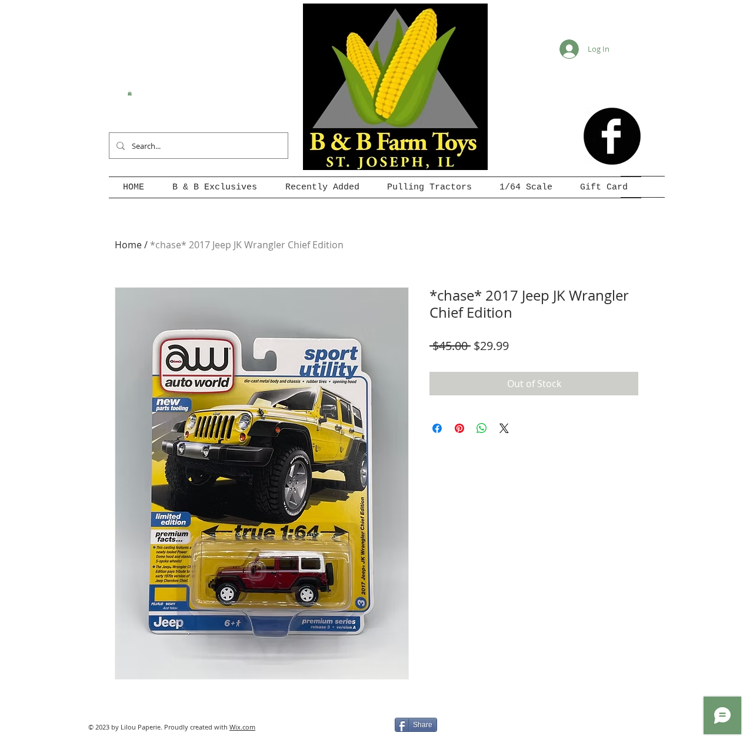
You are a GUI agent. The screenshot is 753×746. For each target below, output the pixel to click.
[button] (130, 93)
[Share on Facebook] (437, 428)
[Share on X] (504, 428)
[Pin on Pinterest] (459, 428)
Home (128, 244)
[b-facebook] (612, 136)
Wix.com (242, 726)
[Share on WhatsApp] (482, 428)
